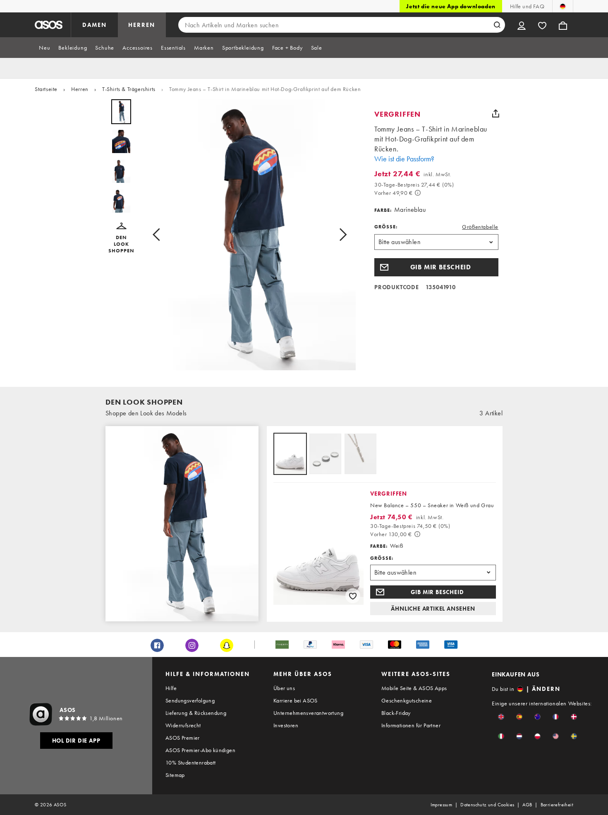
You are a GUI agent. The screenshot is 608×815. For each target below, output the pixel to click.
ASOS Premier (182, 737)
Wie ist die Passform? (404, 158)
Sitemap (175, 775)
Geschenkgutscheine (406, 700)
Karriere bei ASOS (295, 700)
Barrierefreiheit (557, 804)
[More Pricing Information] (417, 192)
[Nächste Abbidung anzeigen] (340, 234)
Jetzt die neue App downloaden (450, 6)
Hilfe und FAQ (527, 6)
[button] (121, 238)
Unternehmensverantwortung (308, 713)
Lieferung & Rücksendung (195, 713)
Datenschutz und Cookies (487, 804)
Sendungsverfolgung (190, 700)
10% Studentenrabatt (190, 762)
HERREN (141, 25)
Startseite (46, 89)
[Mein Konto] (521, 24)
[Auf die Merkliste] (353, 596)
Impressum (441, 804)
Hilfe (171, 688)
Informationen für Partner (410, 725)
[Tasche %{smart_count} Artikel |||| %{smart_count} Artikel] (563, 24)
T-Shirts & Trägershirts (129, 89)
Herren (80, 89)
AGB (527, 804)
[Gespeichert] (542, 24)
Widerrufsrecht (183, 725)
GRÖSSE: (385, 226)
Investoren (285, 725)
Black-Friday (396, 713)
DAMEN (94, 25)
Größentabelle (480, 226)
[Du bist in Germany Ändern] (563, 6)
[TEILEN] (495, 113)
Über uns (284, 688)
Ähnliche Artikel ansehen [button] (433, 608)
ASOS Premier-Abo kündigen (200, 750)
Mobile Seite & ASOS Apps (414, 688)
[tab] (44, 47)
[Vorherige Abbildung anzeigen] (158, 234)
